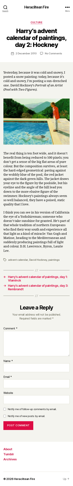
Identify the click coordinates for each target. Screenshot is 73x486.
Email (7, 377)
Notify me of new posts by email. (26, 416)
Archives (10, 459)
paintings (54, 259)
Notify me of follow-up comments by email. (32, 409)
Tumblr (8, 454)
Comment (10, 328)
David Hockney (38, 259)
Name (8, 361)
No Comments (53, 53)
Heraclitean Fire (36, 7)
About (7, 449)
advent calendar (18, 259)
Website (8, 393)
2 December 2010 (26, 53)
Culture (37, 22)
